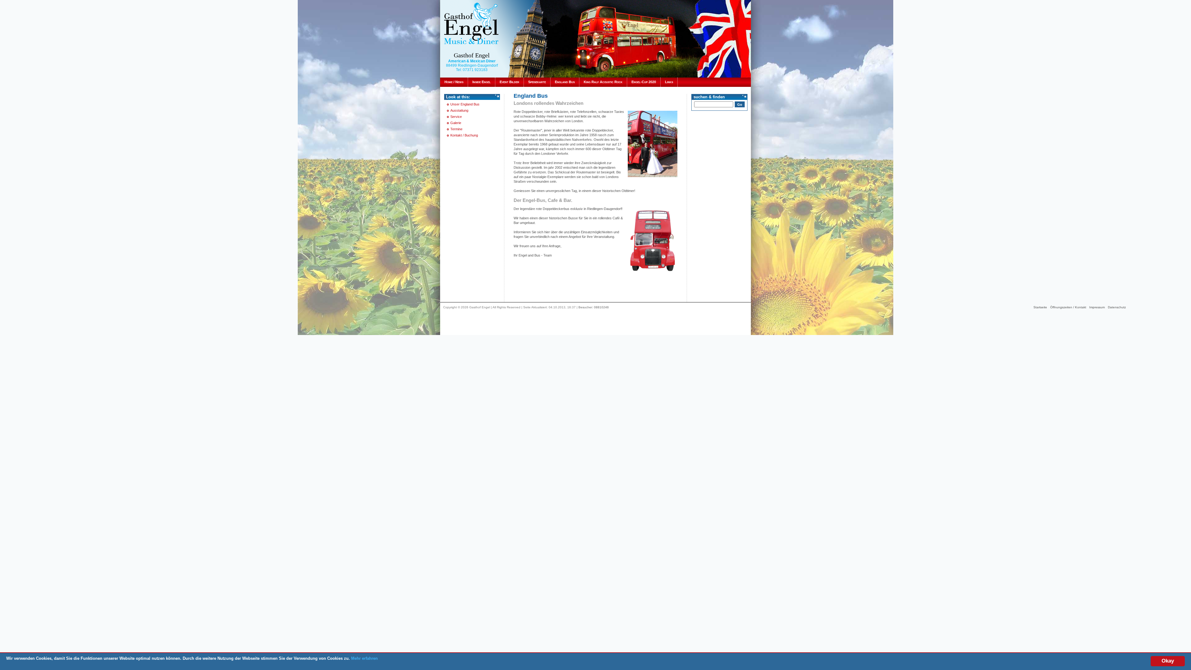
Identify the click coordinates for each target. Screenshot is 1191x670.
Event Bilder (509, 82)
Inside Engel (481, 82)
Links (669, 82)
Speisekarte (537, 82)
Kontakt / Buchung (464, 135)
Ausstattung (459, 110)
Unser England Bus (465, 104)
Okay (1168, 661)
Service (456, 116)
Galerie (455, 123)
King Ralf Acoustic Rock (603, 82)
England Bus (565, 82)
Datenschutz (1117, 307)
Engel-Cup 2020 (643, 82)
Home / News (453, 82)
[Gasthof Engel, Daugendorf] (471, 23)
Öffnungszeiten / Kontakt (1068, 307)
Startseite (1040, 307)
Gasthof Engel (472, 55)
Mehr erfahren (364, 658)
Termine (456, 129)
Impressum (1097, 307)
